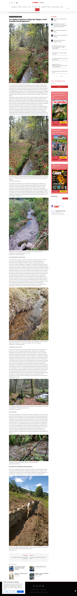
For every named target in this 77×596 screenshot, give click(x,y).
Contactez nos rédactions (35, 589)
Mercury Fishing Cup (56, 6)
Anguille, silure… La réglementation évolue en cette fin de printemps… (59, 65)
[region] (13, 587)
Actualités (20, 6)
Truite (39, 6)
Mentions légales (43, 589)
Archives (59, 124)
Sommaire (56, 122)
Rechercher (54, 196)
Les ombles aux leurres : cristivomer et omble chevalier (20, 568)
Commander (63, 191)
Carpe (29, 6)
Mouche (35, 6)
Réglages (6, 591)
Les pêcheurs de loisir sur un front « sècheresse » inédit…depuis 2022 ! (59, 47)
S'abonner (63, 122)
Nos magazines (14, 6)
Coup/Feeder (43, 6)
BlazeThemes (44, 592)
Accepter (20, 591)
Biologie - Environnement (14, 16)
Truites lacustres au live (40, 566)
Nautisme (49, 6)
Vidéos (62, 6)
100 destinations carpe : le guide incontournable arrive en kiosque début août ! (60, 25)
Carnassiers (25, 6)
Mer (32, 6)
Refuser (13, 591)
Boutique (37, 9)
